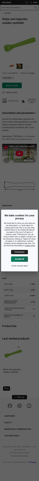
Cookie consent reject (19, 266)
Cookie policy (30, 246)
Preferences (19, 252)
